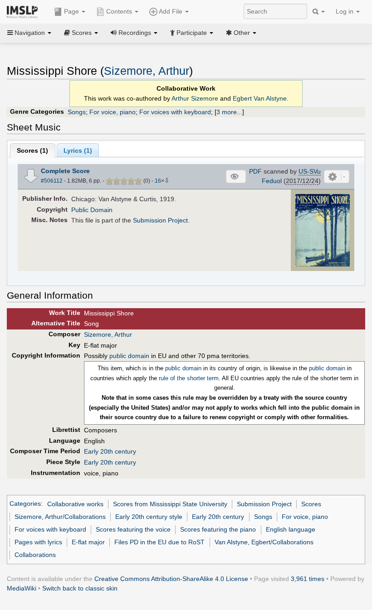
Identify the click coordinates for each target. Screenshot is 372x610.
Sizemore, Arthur (146, 71)
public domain (129, 355)
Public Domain (92, 209)
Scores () (32, 150)
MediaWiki (21, 588)
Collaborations (35, 554)
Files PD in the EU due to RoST (159, 542)
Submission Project (160, 220)
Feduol (272, 180)
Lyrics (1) (78, 150)
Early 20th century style (148, 516)
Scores (311, 504)
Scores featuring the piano (218, 529)
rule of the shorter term (189, 378)
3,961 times (307, 578)
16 (158, 181)
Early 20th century (110, 451)
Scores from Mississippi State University (170, 504)
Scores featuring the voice (133, 529)
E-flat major (88, 542)
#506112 (52, 181)
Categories (25, 504)
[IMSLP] (24, 11)
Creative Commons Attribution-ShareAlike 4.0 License (171, 578)
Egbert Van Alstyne (260, 98)
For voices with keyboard (175, 112)
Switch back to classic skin (79, 588)
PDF (255, 171)
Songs (77, 112)
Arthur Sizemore (194, 98)
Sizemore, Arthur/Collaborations (60, 516)
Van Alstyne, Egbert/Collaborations (264, 542)
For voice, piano (112, 112)
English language (290, 529)
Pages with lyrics (38, 542)
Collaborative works (75, 504)
